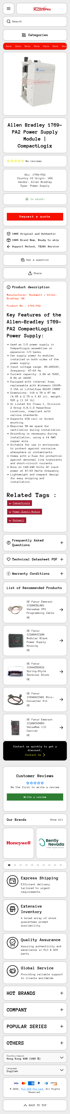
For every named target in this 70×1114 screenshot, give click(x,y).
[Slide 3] (21, 865)
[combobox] (35, 21)
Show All (56, 819)
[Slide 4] (26, 865)
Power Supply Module (26, 511)
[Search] (6, 21)
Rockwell (18, 520)
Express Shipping (39, 878)
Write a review (35, 796)
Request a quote (35, 216)
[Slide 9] (55, 865)
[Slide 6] (38, 865)
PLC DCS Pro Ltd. (32, 1089)
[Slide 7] (44, 865)
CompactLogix (21, 503)
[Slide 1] (9, 865)
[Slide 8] (49, 865)
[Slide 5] (32, 865)
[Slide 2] (15, 865)
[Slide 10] (61, 865)
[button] (15, 161)
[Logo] (41, 8)
